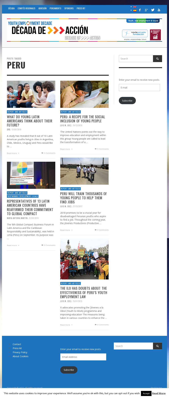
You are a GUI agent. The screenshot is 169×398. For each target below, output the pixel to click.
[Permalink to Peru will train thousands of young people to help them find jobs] (84, 170)
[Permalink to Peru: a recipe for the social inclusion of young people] (84, 94)
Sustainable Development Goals (23, 196)
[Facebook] (140, 10)
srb (8, 129)
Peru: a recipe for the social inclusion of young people (82, 118)
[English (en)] (134, 6)
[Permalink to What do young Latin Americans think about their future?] (31, 94)
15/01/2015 (77, 301)
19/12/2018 (77, 125)
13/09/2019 (16, 129)
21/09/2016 (34, 218)
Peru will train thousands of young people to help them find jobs (83, 197)
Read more (12, 153)
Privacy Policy (20, 352)
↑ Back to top (156, 388)
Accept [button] (146, 393)
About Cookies (20, 356)
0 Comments (49, 153)
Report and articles (17, 111)
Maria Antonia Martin (17, 218)
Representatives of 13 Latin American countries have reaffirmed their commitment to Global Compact (30, 207)
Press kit (17, 348)
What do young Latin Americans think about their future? (29, 120)
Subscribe (127, 100)
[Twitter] (152, 10)
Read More (159, 393)
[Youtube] (159, 10)
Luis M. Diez (65, 125)
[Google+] (146, 10)
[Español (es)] (134, 10)
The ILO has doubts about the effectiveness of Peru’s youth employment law (83, 292)
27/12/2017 (78, 206)
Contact (17, 344)
